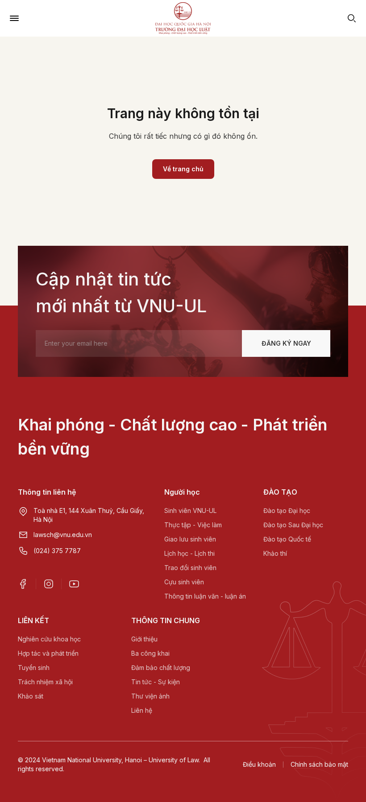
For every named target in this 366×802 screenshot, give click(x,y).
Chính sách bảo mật (319, 764)
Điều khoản (259, 764)
